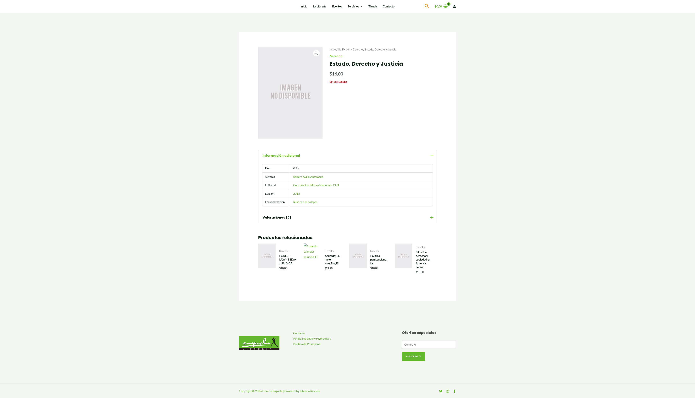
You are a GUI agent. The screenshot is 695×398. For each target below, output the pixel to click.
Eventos (337, 6)
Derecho (357, 49)
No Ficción (344, 49)
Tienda (372, 6)
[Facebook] (454, 391)
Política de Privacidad (306, 344)
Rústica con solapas (305, 202)
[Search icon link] (427, 7)
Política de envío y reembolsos (312, 338)
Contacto (389, 6)
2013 (296, 193)
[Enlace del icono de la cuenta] (454, 6)
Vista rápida (267, 272)
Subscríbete (413, 356)
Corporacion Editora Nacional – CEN (316, 185)
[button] (316, 53)
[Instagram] (447, 391)
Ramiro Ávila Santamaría (308, 176)
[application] (361, 6)
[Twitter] (440, 391)
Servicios (353, 6)
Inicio (303, 6)
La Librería (319, 6)
